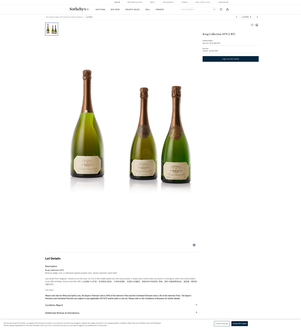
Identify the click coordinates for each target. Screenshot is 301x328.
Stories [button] (184, 2)
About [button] (152, 2)
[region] (150, 324)
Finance (160, 10)
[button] (130, 132)
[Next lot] (257, 17)
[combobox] (198, 9)
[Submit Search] (214, 9)
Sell (147, 10)
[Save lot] (252, 25)
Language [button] (222, 2)
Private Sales (132, 10)
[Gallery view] (194, 245)
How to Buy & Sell (203, 2)
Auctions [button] (100, 10)
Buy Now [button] (115, 10)
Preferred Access (134, 2)
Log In (117, 2)
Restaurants (168, 2)
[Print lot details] (257, 25)
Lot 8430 (89, 17)
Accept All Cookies (240, 324)
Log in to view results (230, 59)
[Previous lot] (236, 17)
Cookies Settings (221, 324)
